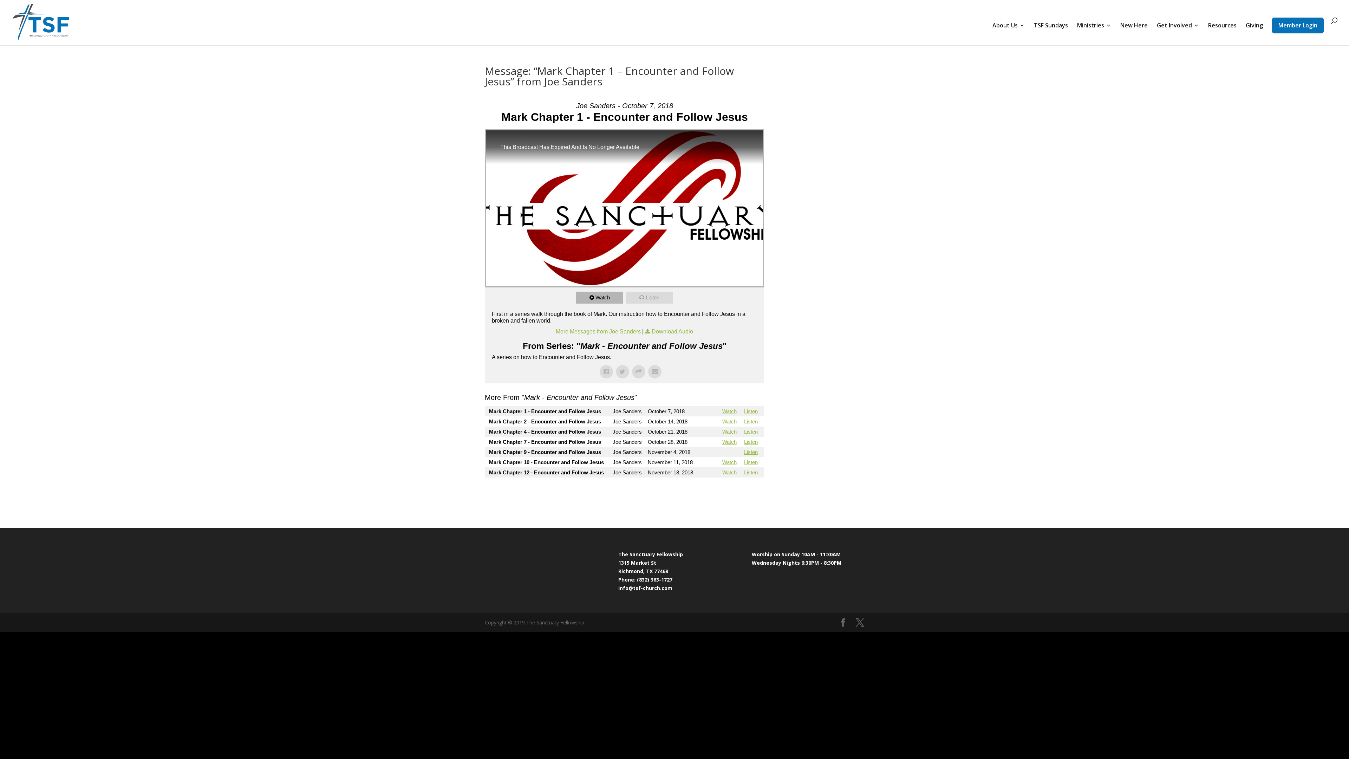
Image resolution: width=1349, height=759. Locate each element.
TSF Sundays (1051, 26)
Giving (1254, 26)
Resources (1222, 26)
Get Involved (1174, 26)
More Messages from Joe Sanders (598, 332)
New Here (1134, 26)
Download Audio (672, 332)
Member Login (1297, 25)
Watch (602, 297)
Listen (652, 297)
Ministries (1090, 26)
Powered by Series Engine (738, 492)
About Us (1005, 26)
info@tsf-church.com (645, 588)
